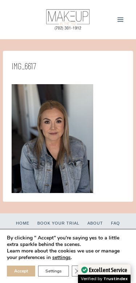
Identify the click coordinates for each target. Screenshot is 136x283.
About (95, 223)
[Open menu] (120, 19)
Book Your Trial (58, 223)
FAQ (115, 223)
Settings (53, 271)
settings (61, 257)
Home (22, 223)
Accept (21, 271)
